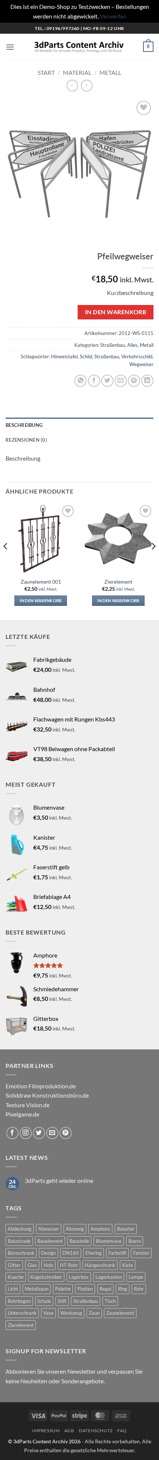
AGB (69, 1430)
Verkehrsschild (136, 356)
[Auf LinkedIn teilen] (147, 381)
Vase (48, 1313)
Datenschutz (96, 1430)
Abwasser (48, 1229)
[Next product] (72, 85)
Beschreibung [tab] (24, 425)
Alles (132, 345)
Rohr (139, 1289)
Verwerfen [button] (113, 16)
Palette (63, 1289)
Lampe (136, 1277)
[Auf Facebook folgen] (12, 1133)
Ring (122, 1289)
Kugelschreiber (46, 1277)
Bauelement (50, 1241)
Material (77, 72)
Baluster (126, 1229)
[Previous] (5, 561)
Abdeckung (19, 1229)
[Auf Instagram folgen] (26, 1133)
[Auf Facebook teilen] (94, 381)
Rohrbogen (19, 1301)
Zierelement (118, 582)
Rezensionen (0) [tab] (26, 440)
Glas (32, 1265)
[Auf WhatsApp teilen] (80, 381)
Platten (85, 1289)
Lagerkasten (108, 1277)
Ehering (93, 1253)
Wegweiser (141, 364)
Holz (48, 1265)
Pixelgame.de (22, 1114)
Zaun (94, 1313)
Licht (13, 1289)
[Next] (153, 561)
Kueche (16, 1277)
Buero (134, 1241)
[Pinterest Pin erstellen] (134, 381)
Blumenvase (109, 1241)
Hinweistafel (64, 356)
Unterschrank (22, 1313)
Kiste (127, 1265)
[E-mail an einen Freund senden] (121, 381)
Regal (105, 1289)
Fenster (141, 1253)
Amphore (100, 1229)
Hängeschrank (100, 1265)
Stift (62, 1301)
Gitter (14, 1265)
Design (48, 1253)
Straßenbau (112, 345)
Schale (44, 1301)
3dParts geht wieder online (59, 1180)
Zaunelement (120, 1313)
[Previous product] (86, 85)
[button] (10, 47)
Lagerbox (79, 1277)
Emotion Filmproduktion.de (41, 1085)
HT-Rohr (69, 1265)
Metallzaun (36, 1289)
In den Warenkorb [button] (40, 600)
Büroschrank (21, 1253)
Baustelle (79, 1241)
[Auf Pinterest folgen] (66, 1133)
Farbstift (117, 1253)
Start (46, 72)
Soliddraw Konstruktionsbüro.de (47, 1095)
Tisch (110, 1301)
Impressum (46, 1430)
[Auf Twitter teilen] (107, 381)
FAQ (122, 1430)
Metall (110, 72)
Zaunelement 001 (41, 582)
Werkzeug (71, 1313)
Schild (86, 356)
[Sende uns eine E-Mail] (52, 1133)
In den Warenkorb (115, 312)
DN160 (70, 1253)
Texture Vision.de (28, 1104)
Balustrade (19, 1241)
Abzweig (75, 1229)
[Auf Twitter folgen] (39, 1133)
